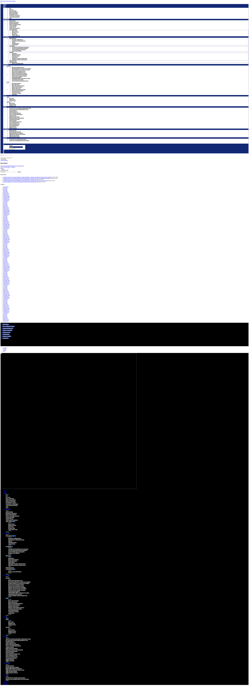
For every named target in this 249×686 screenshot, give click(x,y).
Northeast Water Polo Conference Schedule (18, 583)
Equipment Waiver (10, 641)
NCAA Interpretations (13, 559)
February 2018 (6, 305)
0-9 (1, 165)
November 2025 (6, 197)
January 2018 (6, 307)
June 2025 (5, 203)
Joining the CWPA (10, 517)
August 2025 (5, 200)
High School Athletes (11, 500)
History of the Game (10, 501)
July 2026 (5, 188)
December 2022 (6, 238)
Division (13, 167)
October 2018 (6, 296)
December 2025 (6, 196)
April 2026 (5, 191)
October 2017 (6, 310)
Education (8, 555)
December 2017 (6, 308)
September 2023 (6, 227)
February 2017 (6, 319)
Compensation (11, 544)
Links (7, 506)
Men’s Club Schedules (13, 600)
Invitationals (11, 613)
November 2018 (6, 295)
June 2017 (5, 315)
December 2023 (6, 224)
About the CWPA (7, 336)
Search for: (3, 171)
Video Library (11, 562)
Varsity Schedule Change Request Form (17, 595)
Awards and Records (8, 328)
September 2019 (6, 283)
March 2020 (5, 276)
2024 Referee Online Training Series (17, 563)
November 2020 (6, 267)
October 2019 (6, 282)
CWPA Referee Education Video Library (15, 670)
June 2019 (5, 287)
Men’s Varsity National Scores (15, 580)
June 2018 (5, 301)
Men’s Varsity (11, 524)
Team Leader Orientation (12, 520)
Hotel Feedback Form (11, 643)
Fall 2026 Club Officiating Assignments (17, 550)
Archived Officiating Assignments (16, 551)
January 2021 (6, 265)
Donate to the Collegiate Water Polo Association (17, 679)
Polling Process (12, 624)
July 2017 (5, 314)
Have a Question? (10, 498)
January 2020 (6, 279)
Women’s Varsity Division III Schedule (17, 588)
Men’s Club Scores (12, 602)
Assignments (9, 546)
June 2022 (5, 245)
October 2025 (6, 198)
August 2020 (5, 270)
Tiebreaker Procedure (13, 611)
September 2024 (6, 213)
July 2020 (5, 272)
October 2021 (6, 254)
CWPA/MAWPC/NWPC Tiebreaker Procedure (18, 593)
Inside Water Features (11, 502)
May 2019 (5, 288)
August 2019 (5, 284)
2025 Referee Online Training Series (17, 565)
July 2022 (5, 244)
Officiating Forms (12, 542)
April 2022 (5, 247)
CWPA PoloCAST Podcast (12, 672)
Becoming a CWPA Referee (14, 538)
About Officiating (10, 535)
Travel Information (10, 569)
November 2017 (6, 309)
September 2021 (6, 255)
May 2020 (5, 274)
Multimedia (6, 663)
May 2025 (5, 204)
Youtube (5, 681)
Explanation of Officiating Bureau (16, 539)
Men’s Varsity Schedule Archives (16, 584)
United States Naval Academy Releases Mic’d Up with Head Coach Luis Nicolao (20, 179)
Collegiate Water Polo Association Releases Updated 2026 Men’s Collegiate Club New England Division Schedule (26, 178)
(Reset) (22, 165)
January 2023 (6, 237)
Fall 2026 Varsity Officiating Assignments (18, 549)
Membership (6, 509)
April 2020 (5, 275)
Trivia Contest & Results (12, 505)
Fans (4, 493)
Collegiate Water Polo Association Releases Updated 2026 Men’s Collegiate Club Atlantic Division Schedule (25, 180)
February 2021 (6, 263)
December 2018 (6, 294)
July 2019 (5, 286)
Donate (5, 675)
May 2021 (5, 260)
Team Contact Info (10, 521)
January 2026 (6, 195)
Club (4, 492)
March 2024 (5, 220)
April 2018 (5, 303)
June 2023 (5, 231)
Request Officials (10, 659)
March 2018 (5, 304)
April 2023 (5, 233)
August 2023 (5, 228)
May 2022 (5, 246)
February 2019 (6, 291)
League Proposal (10, 647)
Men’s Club (10, 526)
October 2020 (6, 268)
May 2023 (5, 232)
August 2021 (5, 256)
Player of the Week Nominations (13, 645)
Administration (6, 332)
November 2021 (6, 253)
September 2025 (6, 199)
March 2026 (5, 192)
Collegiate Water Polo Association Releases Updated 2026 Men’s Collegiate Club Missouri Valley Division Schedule (27, 177)
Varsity (5, 490)
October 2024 (6, 212)
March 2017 (5, 318)
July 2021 (5, 258)
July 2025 (5, 202)
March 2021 (5, 262)
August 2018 (5, 298)
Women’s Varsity (12, 525)
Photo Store (6, 324)
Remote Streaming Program (12, 667)
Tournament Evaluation (11, 658)
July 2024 (5, 216)
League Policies (9, 518)
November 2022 (6, 239)
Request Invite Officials (14, 553)
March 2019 (5, 290)
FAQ (7, 496)
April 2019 (5, 289)
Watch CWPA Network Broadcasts (14, 668)
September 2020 (6, 269)
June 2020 (5, 273)
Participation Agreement (12, 651)
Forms (4, 636)
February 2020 (6, 277)
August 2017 (5, 312)
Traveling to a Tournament (12, 504)
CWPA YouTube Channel (11, 671)
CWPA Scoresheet (10, 660)
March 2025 (5, 206)
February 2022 (6, 249)
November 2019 (6, 281)
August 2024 (5, 214)
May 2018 (5, 302)
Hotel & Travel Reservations (12, 516)
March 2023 (5, 234)
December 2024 (6, 210)
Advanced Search (4, 160)
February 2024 (6, 221)
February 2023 (6, 235)
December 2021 (6, 252)
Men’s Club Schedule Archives (15, 603)
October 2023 (6, 226)
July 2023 (5, 230)
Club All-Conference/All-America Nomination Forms (18, 639)
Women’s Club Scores (13, 606)
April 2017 (5, 317)
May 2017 (5, 316)
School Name (7, 167)
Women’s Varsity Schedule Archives (16, 590)
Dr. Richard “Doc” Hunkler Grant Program (15, 677)
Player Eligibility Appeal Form (13, 654)
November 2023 (6, 225)
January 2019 (6, 293)
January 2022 (6, 251)
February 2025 (6, 207)
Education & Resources (11, 513)
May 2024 (5, 218)
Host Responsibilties (13, 610)
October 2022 (6, 240)
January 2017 (6, 321)
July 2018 (5, 300)
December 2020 (6, 266)
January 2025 (6, 209)
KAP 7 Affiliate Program (8, 326)
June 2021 (5, 259)
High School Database (11, 514)
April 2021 (5, 261)
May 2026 (5, 190)
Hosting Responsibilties (14, 591)
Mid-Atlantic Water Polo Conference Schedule (19, 582)
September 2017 (6, 311)
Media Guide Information (12, 648)
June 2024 (5, 217)
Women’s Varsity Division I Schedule (17, 587)
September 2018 (6, 297)
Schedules (6, 575)
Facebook (5, 684)
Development (6, 334)
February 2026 (6, 193)
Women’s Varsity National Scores (16, 586)
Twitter (5, 683)
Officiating (6, 533)
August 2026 (5, 186)
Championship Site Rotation (15, 594)
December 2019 (6, 280)
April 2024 (5, 219)
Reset (2, 168)
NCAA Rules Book (12, 561)
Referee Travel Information (14, 571)
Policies (10, 541)
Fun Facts (8, 497)
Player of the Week (7, 330)
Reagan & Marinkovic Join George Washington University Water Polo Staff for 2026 (20, 181)
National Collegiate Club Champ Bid (14, 650)
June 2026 (5, 189)
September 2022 (6, 241)
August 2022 (5, 242)
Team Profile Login (12, 529)
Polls (4, 616)
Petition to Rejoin (10, 652)
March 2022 (5, 248)
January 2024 (6, 223)
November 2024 (6, 211)
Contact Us (5, 338)
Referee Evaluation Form (12, 656)
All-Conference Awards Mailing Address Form (17, 640)
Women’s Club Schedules (14, 605)
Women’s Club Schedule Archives (16, 607)
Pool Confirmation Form (11, 655)
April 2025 (5, 205)
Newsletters (11, 558)
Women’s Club (11, 528)
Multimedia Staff (10, 666)
